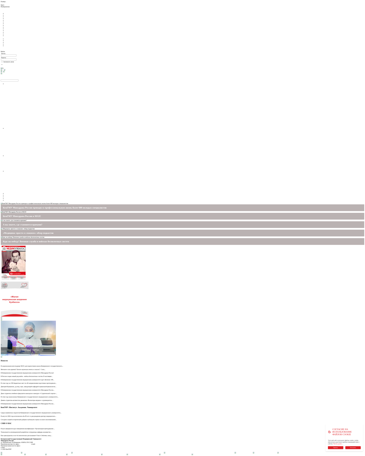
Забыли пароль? (6, 66)
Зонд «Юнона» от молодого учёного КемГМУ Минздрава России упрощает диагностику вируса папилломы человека (39, 430)
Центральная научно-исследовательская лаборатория (22, 142)
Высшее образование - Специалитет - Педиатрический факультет (26, 94)
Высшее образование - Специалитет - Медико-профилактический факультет (29, 97)
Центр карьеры (9, 191)
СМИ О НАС (6, 423)
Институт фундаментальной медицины (17, 140)
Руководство (9, 22)
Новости (4, 361)
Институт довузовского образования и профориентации (23, 113)
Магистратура (9, 169)
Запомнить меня (8, 62)
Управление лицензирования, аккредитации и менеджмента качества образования (31, 106)
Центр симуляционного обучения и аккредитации (21, 109)
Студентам (8, 40)
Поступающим (9, 39)
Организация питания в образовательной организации (22, 35)
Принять (335, 447)
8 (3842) (25, 444)
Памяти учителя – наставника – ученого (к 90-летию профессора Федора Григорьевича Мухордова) (33, 414)
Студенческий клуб (11, 188)
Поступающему (10, 156)
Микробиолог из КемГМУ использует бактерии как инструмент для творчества (26, 434)
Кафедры (7, 121)
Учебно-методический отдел (14, 123)
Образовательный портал (13, 114)
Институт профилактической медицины (18, 145)
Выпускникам (9, 42)
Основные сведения (11, 13)
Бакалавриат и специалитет (13, 161)
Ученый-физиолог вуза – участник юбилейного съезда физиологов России (25, 385)
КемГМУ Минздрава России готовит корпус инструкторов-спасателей (24, 427)
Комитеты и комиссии (12, 147)
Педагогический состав (12, 23)
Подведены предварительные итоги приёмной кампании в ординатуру (24, 381)
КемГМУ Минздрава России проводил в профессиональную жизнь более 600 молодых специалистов (55, 207)
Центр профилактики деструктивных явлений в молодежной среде (26, 183)
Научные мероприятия (12, 133)
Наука (6, 128)
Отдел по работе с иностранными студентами (19, 104)
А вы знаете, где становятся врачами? (22, 224)
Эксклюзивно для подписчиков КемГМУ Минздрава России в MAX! (23, 364)
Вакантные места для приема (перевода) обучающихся (22, 32)
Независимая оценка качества (14, 195)
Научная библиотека (11, 116)
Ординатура (8, 162)
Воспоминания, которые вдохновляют (13, 418)
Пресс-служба (9, 186)
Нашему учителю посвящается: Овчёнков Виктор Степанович (21, 411)
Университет (9, 193)
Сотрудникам (9, 46)
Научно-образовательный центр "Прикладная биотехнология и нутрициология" (31, 144)
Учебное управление (11, 101)
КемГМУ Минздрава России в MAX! (22, 216)
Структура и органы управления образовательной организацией (25, 15)
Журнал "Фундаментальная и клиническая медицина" (22, 150)
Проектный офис (10, 126)
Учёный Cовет (9, 130)
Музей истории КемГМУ (13, 178)
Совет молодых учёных (12, 132)
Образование (9, 18)
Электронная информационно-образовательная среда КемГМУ (25, 118)
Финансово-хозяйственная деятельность (18, 30)
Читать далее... (338, 444)
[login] (2, 64)
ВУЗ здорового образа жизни (14, 197)
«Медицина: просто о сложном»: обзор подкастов (28, 233)
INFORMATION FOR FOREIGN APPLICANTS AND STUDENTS (26, 200)
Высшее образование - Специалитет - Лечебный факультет (24, 92)
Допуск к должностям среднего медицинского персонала (23, 125)
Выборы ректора (10, 198)
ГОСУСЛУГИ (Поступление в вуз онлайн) (18, 159)
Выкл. (15, 7)
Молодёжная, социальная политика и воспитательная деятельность (26, 171)
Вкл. (11, 7)
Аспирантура (9, 135)
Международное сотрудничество (15, 34)
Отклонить (353, 447)
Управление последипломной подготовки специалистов (23, 90)
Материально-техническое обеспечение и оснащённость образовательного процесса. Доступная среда (38, 25)
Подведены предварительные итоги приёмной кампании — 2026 (22, 388)
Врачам (7, 44)
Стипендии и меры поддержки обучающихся (19, 27)
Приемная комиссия (11, 102)
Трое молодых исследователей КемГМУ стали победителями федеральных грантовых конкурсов (32, 392)
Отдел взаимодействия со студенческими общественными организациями (29, 179)
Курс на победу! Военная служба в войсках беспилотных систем (36, 241)
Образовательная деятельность (14, 85)
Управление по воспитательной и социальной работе (22, 181)
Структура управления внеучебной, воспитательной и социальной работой (29, 174)
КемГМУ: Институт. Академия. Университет (19, 407)
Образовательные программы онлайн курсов (19, 120)
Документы (8, 17)
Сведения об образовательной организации (15, 10)
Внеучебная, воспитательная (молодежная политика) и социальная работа (29, 173)
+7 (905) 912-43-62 (27, 446)
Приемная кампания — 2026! (10, 368)
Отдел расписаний (11, 111)
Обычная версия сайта (8, 8)
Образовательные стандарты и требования (18, 20)
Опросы (7, 190)
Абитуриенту (9, 157)
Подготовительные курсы (13, 166)
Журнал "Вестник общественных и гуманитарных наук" (23, 152)
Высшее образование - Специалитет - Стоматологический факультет (27, 96)
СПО (6, 167)
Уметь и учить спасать (8, 402)
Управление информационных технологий (19, 108)
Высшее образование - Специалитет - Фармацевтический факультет (27, 99)
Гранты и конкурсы (11, 137)
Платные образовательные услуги (16, 29)
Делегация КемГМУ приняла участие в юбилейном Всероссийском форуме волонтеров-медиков (32, 398)
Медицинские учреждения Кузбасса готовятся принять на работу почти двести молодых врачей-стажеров (35, 378)
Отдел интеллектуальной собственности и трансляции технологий (26, 154)
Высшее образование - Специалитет (16, 87)
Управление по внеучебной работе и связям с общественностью (25, 176)
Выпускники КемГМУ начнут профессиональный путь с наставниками (24, 395)
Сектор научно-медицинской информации (18, 138)
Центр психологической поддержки (16, 185)
